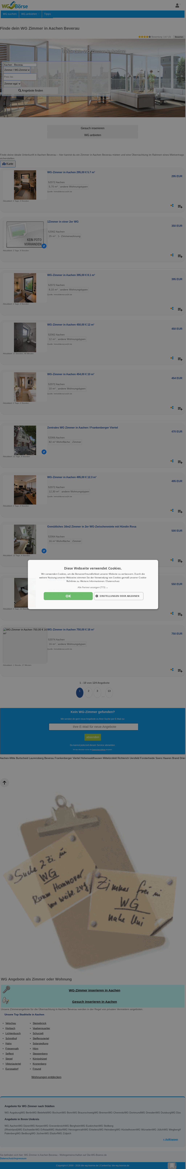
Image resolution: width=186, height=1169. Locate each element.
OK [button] (68, 596)
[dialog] (93, 584)
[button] (93, 587)
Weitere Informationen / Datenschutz (100, 581)
